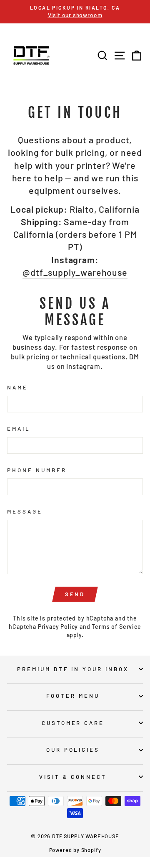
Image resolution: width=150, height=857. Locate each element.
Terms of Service (116, 626)
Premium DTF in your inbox (72, 669)
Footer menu (73, 695)
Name (17, 387)
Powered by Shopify (75, 850)
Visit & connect (73, 776)
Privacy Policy (58, 626)
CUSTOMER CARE (73, 723)
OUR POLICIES (73, 749)
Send (75, 594)
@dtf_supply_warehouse (74, 272)
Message (24, 511)
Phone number (37, 470)
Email (18, 428)
